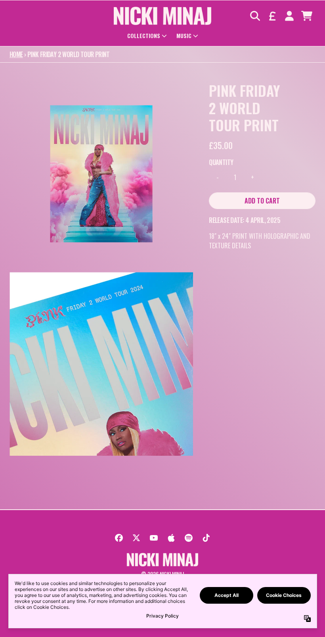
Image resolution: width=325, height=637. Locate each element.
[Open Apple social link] (171, 538)
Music (183, 35)
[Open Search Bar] (254, 15)
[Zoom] (101, 173)
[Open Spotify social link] (188, 538)
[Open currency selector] (272, 16)
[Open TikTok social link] (206, 538)
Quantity (221, 162)
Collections (143, 35)
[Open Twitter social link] (136, 538)
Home (16, 54)
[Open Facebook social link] (119, 538)
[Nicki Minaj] (163, 16)
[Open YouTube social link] (153, 538)
